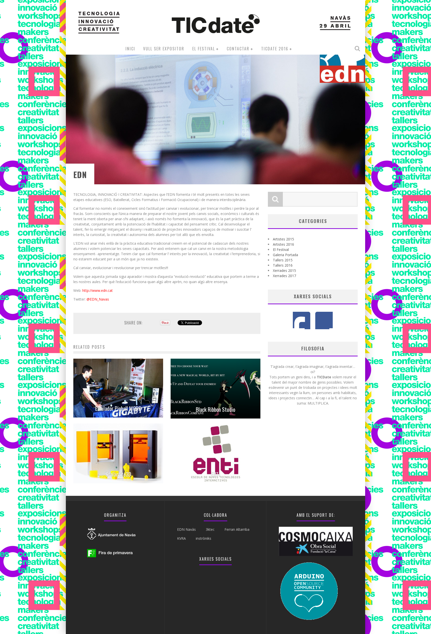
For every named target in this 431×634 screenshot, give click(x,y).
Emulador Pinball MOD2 (118, 408)
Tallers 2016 (283, 265)
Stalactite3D (118, 474)
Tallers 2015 (283, 260)
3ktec (210, 529)
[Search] (358, 48)
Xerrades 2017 (284, 275)
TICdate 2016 (274, 49)
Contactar (238, 49)
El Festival (203, 49)
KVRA (181, 538)
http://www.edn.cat (97, 290)
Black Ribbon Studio (215, 409)
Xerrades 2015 (284, 270)
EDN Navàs (186, 529)
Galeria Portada (285, 254)
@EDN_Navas (98, 299)
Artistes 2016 (283, 244)
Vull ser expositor (163, 49)
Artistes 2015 (283, 239)
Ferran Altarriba (236, 529)
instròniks (203, 538)
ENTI (215, 474)
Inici (130, 49)
